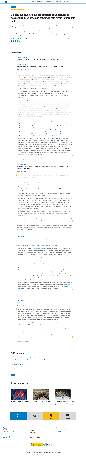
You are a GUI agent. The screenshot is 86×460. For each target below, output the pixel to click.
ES (78, 1)
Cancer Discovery (62, 175)
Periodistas (33, 1)
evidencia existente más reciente (39, 248)
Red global (66, 1)
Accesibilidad (58, 452)
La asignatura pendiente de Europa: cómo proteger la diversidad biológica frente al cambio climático (64, 403)
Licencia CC (32, 435)
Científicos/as (40, 1)
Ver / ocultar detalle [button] (18, 364)
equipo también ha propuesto (61, 138)
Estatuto (32, 430)
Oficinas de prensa (49, 1)
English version (71, 38)
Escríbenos (59, 431)
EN (80, 1)
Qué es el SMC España (35, 428)
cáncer (17, 374)
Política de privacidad (37, 452)
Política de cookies (48, 452)
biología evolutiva (32, 374)
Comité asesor (33, 432)
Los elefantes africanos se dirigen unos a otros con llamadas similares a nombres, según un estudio (43, 403)
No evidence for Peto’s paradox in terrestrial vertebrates (27, 358)
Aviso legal (27, 452)
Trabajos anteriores (34, 259)
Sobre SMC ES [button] (58, 1)
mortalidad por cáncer (33, 265)
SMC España (13, 38)
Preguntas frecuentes (35, 437)
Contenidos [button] (26, 1)
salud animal (24, 374)
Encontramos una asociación (59, 332)
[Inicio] (7, 1)
